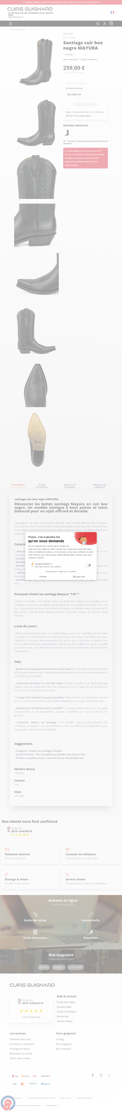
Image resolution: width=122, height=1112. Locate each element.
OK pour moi (79, 576)
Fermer (43, 576)
